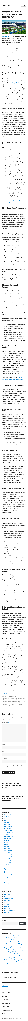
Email (4, 751)
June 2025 (6, 842)
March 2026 (7, 824)
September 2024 (8, 860)
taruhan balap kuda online (14, 704)
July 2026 (6, 816)
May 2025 (6, 844)
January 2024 (7, 877)
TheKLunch (7, 5)
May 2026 (6, 820)
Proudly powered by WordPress (16, 1018)
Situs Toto (5, 985)
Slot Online (7, 908)
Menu (23, 5)
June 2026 (6, 818)
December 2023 (8, 879)
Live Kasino (7, 906)
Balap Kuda (18, 696)
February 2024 (8, 875)
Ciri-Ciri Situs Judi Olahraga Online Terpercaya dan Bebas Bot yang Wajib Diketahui (14, 962)
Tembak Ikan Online (9, 910)
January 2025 (7, 852)
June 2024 (6, 867)
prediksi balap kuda (19, 701)
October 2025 (7, 834)
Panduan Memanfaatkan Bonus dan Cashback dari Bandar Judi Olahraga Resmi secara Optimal (14, 938)
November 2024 (8, 856)
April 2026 (7, 822)
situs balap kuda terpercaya (8, 702)
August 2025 (7, 838)
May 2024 (6, 869)
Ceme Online (7, 900)
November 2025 (8, 832)
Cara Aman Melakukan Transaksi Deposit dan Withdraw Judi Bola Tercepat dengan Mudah (13, 956)
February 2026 (8, 826)
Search (4, 920)
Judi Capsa (6, 902)
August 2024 (7, 862)
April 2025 (6, 846)
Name (4, 744)
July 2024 (6, 865)
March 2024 (7, 873)
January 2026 (7, 828)
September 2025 (8, 836)
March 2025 (7, 848)
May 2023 (6, 883)
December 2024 (8, 854)
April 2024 (6, 871)
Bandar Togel (7, 896)
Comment (5, 722)
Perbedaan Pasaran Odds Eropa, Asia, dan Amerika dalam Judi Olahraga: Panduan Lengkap (14, 944)
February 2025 (8, 850)
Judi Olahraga (7, 904)
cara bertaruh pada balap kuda (15, 698)
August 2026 (7, 814)
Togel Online (7, 912)
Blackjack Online (8, 898)
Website (4, 758)
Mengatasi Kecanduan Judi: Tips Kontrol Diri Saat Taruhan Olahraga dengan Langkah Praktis (14, 950)
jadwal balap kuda (16, 699)
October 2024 (7, 858)
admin (6, 696)
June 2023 (6, 881)
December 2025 (8, 830)
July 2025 (6, 840)
